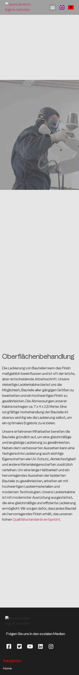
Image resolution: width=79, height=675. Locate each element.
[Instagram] (51, 646)
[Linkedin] (40, 646)
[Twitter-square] (19, 646)
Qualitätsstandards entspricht (36, 520)
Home (7, 668)
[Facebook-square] (9, 646)
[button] (52, 7)
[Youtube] (30, 646)
